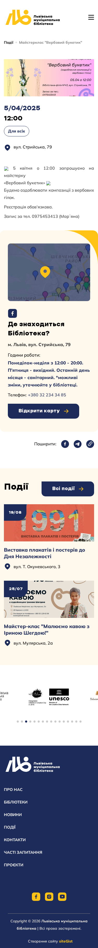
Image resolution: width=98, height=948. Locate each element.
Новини (13, 814)
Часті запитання (23, 852)
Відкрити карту (39, 411)
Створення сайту (50, 941)
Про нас (13, 789)
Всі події (63, 489)
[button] (18, 721)
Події (8, 42)
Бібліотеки (15, 802)
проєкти (13, 864)
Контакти (15, 839)
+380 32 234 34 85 (47, 394)
